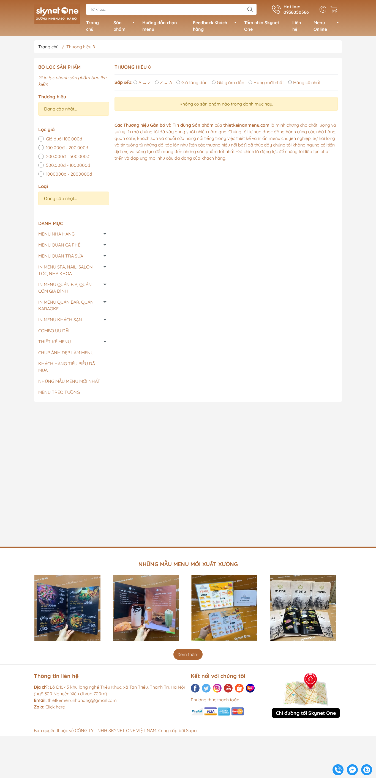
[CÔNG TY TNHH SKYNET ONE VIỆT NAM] (57, 13)
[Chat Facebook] (352, 770)
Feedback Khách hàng (210, 26)
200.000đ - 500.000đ (67, 156)
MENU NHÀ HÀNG (56, 234)
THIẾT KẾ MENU (54, 341)
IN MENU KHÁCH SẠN (60, 319)
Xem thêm (188, 654)
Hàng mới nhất (269, 82)
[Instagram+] (217, 688)
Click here (49, 707)
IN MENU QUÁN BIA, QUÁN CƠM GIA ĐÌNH (65, 288)
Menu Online (320, 26)
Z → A (166, 82)
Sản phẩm (119, 26)
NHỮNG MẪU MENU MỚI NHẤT (69, 381)
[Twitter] (206, 688)
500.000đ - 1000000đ (68, 165)
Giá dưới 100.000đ (64, 139)
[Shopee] (239, 688)
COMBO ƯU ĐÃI (53, 330)
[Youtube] (228, 688)
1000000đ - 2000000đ (69, 174)
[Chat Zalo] (367, 770)
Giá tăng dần (194, 82)
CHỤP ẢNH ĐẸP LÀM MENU (66, 352)
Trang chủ (92, 26)
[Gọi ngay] (338, 770)
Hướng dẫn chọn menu (159, 26)
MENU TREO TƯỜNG (59, 392)
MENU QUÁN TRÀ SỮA (60, 256)
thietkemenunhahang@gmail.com (82, 700)
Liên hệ (296, 26)
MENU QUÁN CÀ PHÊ (59, 245)
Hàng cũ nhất (306, 82)
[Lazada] (250, 688)
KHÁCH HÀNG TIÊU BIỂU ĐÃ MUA (66, 367)
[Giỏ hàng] (335, 9)
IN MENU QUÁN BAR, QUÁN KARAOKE (66, 305)
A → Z (144, 82)
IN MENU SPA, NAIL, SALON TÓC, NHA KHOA (65, 270)
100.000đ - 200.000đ (67, 147)
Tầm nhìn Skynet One (261, 26)
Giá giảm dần (230, 82)
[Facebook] (195, 688)
